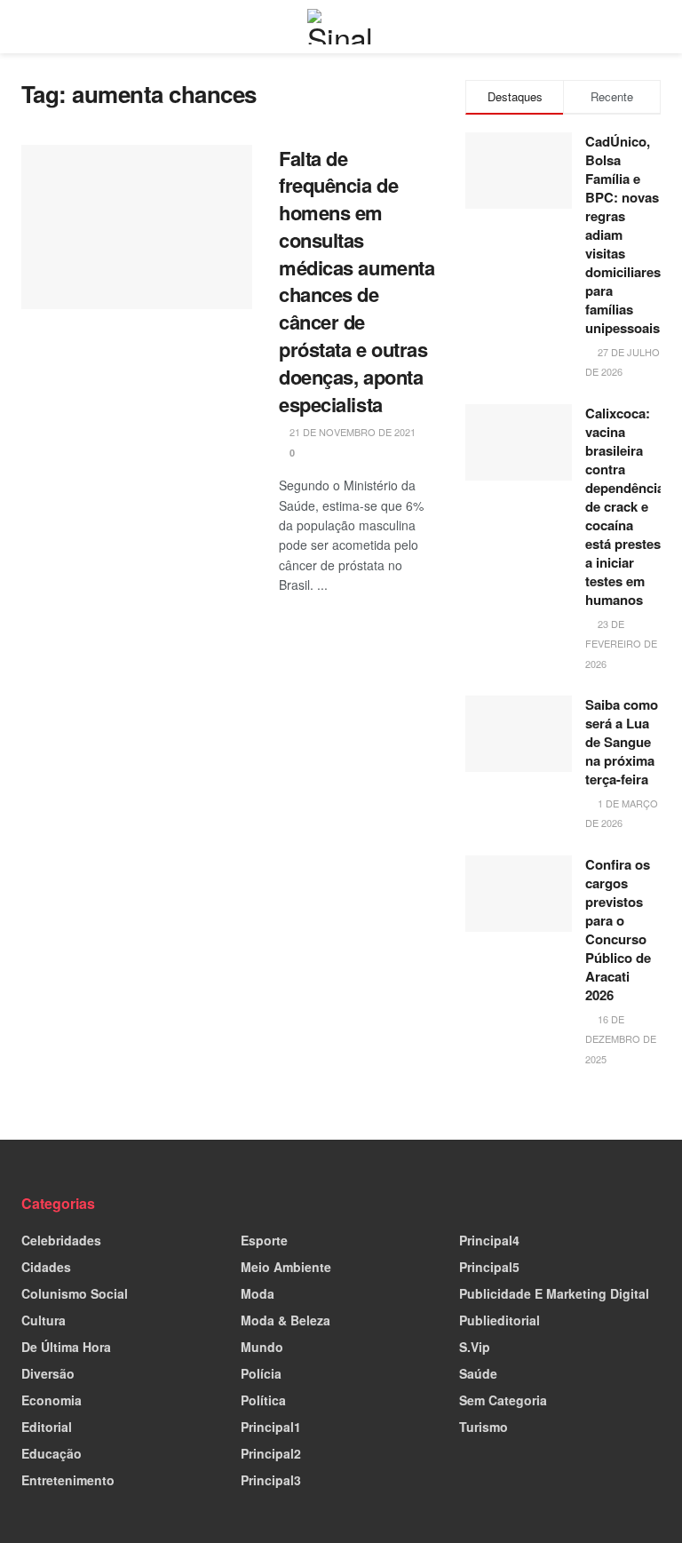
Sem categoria (503, 1400)
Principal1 (271, 1427)
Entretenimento (68, 1480)
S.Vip (474, 1347)
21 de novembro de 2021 (351, 432)
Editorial (46, 1427)
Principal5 (489, 1267)
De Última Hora (66, 1347)
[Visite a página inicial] (341, 26)
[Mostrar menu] (28, 26)
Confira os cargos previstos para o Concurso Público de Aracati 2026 (618, 930)
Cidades (46, 1267)
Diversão (48, 1373)
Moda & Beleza (285, 1320)
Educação (51, 1453)
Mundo (262, 1347)
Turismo (483, 1427)
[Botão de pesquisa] (653, 26)
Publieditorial (499, 1320)
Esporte (264, 1240)
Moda (257, 1293)
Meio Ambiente (286, 1267)
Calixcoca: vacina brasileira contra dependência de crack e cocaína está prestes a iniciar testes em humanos (624, 506)
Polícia (261, 1373)
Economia (51, 1400)
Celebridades (61, 1240)
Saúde (478, 1373)
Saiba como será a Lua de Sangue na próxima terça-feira (621, 742)
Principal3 (271, 1480)
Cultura (43, 1320)
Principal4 (489, 1240)
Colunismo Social (74, 1293)
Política (263, 1400)
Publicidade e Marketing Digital (554, 1293)
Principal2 (271, 1453)
